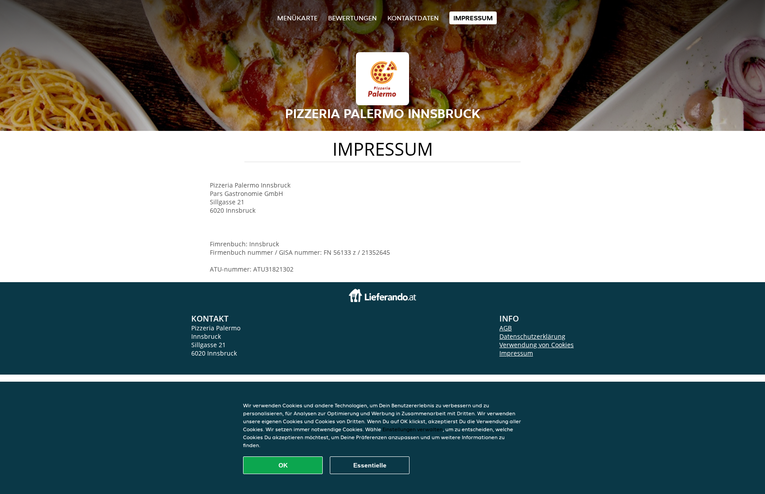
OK (283, 465)
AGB (505, 328)
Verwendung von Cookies (536, 345)
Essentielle (369, 465)
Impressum (473, 18)
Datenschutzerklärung (532, 336)
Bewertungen (352, 18)
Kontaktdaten (413, 18)
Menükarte (297, 18)
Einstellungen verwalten (412, 429)
